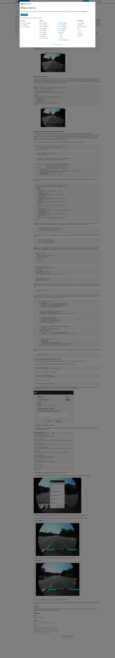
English (60, 36)
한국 (78, 36)
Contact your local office (57, 44)
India (78, 24)
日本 (78, 34)
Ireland (40, 34)
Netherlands (60, 23)
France (40, 32)
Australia (79, 23)
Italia (40, 36)
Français (61, 38)
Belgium (41, 23)
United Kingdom (61, 39)
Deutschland (42, 26)
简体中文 (80, 30)
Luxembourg (42, 38)
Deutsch (61, 34)
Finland (40, 30)
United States (23, 26)
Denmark (41, 24)
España (41, 28)
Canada (22, 24)
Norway (59, 24)
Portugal (60, 28)
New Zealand (79, 26)
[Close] (94, 4)
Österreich (60, 26)
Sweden (59, 30)
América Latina (24, 23)
